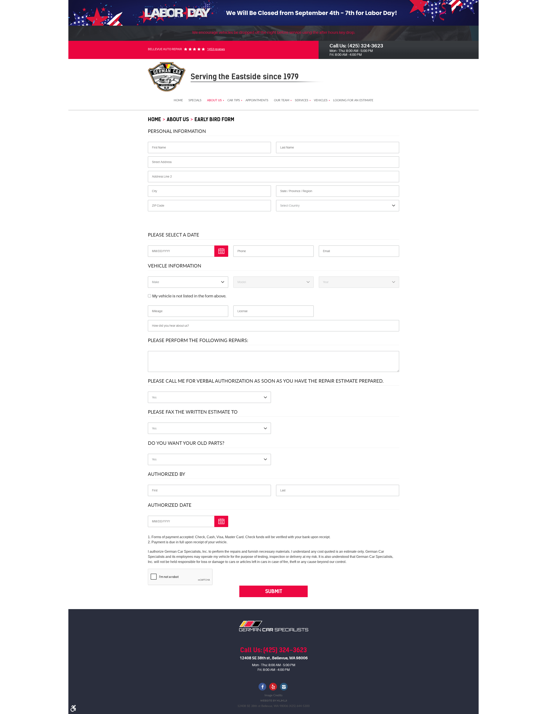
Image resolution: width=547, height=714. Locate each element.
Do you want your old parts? (186, 443)
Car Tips (233, 100)
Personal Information (177, 131)
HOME (178, 100)
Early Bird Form (214, 119)
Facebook (263, 687)
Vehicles (321, 100)
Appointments (257, 100)
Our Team (281, 100)
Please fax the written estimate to (193, 411)
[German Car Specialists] (166, 76)
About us (214, 100)
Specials (194, 100)
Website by (273, 700)
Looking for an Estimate (353, 100)
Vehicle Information (174, 265)
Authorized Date (169, 505)
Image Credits (273, 695)
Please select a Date (173, 234)
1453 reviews (216, 49)
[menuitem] (178, 100)
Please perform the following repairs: (198, 340)
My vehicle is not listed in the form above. (189, 296)
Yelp (273, 687)
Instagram (284, 687)
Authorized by (166, 474)
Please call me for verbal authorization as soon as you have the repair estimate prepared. (266, 381)
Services (301, 100)
